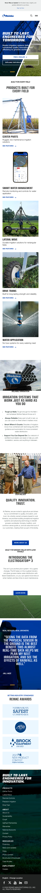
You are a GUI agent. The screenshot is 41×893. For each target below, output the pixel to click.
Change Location (13, 878)
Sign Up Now (20, 8)
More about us (20, 543)
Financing (6, 844)
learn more (21, 593)
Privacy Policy (7, 837)
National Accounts (9, 830)
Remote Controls (9, 798)
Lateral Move (7, 795)
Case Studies (7, 861)
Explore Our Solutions (15, 62)
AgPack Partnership (10, 823)
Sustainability (7, 816)
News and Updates (9, 848)
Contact (5, 833)
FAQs (5, 851)
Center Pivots (7, 791)
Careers (5, 869)
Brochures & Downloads (11, 858)
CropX (5, 819)
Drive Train (6, 805)
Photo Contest (8, 855)
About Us (6, 813)
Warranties (6, 826)
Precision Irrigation (9, 801)
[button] (36, 16)
